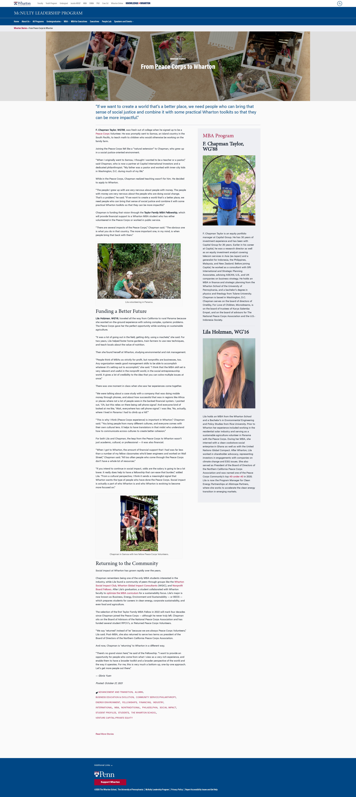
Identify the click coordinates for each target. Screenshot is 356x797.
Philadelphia (150, 708)
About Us (25, 22)
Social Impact (168, 708)
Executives (94, 22)
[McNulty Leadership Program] (48, 12)
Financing (145, 703)
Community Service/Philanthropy (156, 698)
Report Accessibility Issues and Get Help (201, 790)
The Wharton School (143, 713)
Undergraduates (54, 22)
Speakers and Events (123, 22)
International (104, 708)
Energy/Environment (108, 703)
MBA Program (218, 136)
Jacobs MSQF (76, 3)
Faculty (40, 3)
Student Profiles (106, 713)
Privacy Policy (177, 790)
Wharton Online (117, 3)
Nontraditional (130, 708)
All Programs (38, 22)
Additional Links (102, 765)
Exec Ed (105, 3)
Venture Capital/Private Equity (114, 718)
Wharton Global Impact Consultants (137, 586)
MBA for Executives (79, 22)
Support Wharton (110, 782)
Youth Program (51, 3)
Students (123, 713)
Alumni (139, 692)
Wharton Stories (20, 28)
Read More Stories (105, 734)
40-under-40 (236, 477)
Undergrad (64, 3)
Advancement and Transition (116, 692)
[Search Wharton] (339, 3)
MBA (85, 3)
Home (16, 22)
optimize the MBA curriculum (123, 593)
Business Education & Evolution (115, 698)
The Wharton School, (108, 790)
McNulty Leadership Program (157, 790)
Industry (158, 703)
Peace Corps (103, 134)
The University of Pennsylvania (130, 790)
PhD (98, 3)
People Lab (106, 22)
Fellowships (129, 703)
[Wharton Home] (22, 3)
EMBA (91, 3)
